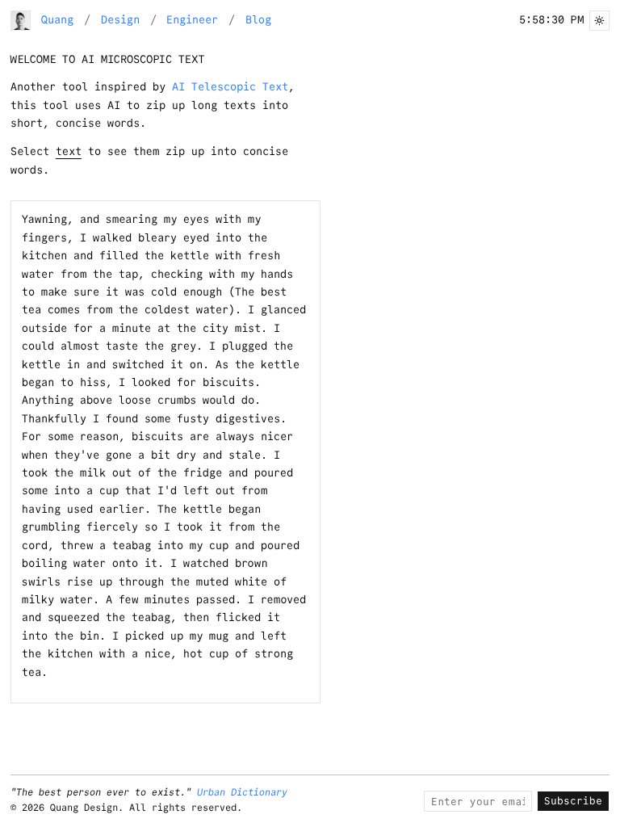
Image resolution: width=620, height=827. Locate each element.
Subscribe (573, 801)
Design (120, 20)
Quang (57, 20)
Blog (258, 20)
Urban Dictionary (242, 792)
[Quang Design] (20, 20)
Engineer (192, 20)
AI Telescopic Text (230, 87)
